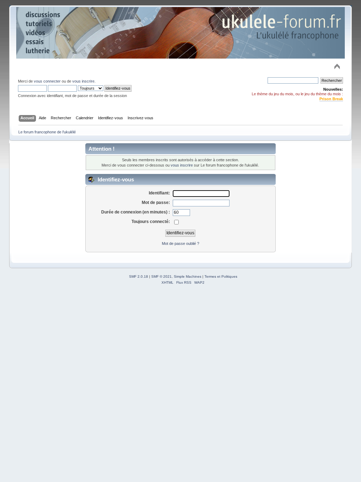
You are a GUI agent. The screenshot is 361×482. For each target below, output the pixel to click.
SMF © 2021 (161, 276)
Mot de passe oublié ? (180, 243)
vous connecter (47, 81)
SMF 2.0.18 (138, 276)
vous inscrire (83, 81)
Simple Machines (187, 276)
